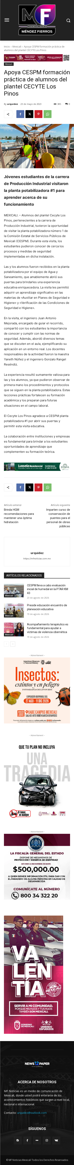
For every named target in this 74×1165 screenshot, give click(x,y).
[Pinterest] (38, 114)
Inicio (7, 46)
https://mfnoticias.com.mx (37, 558)
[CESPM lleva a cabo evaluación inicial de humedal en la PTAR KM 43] (14, 590)
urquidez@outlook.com (32, 1113)
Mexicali (16, 46)
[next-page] (12, 644)
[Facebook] (20, 114)
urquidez (12, 103)
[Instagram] (47, 1140)
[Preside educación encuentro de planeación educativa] (14, 610)
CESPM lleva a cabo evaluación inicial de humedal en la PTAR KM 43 (47, 589)
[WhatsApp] (48, 114)
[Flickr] (37, 1140)
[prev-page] (6, 644)
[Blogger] (18, 1140)
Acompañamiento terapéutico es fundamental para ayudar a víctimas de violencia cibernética (47, 628)
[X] (29, 114)
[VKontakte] (56, 1140)
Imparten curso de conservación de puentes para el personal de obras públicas (58, 518)
